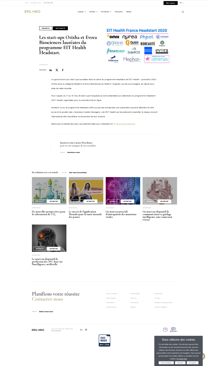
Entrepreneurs (111, 307)
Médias (128, 12)
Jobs (26, 3)
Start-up (134, 298)
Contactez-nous (35, 3)
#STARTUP (53, 201)
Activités (92, 12)
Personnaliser (166, 363)
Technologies (135, 293)
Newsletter (159, 293)
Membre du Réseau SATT (164, 302)
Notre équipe (111, 298)
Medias (133, 307)
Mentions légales (161, 307)
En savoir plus (182, 359)
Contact (157, 298)
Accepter (192, 363)
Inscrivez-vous (73, 152)
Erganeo (81, 12)
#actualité (60, 28)
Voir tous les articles (78, 172)
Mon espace (170, 3)
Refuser (180, 363)
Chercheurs (110, 302)
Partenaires (119, 12)
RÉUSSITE (46, 28)
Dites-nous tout (46, 311)
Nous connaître (111, 293)
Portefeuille (105, 12)
